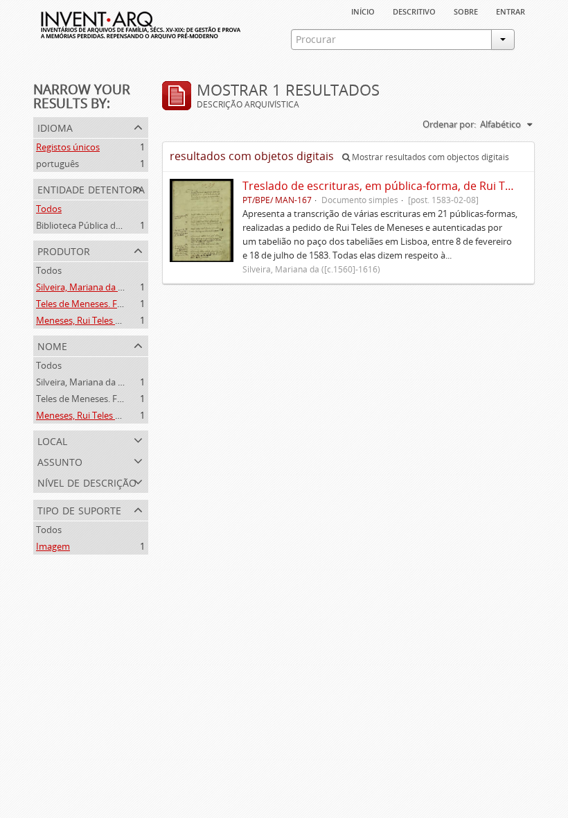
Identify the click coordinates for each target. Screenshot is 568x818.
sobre (466, 10)
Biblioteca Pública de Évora (91, 225)
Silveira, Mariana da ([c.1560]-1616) (106, 287)
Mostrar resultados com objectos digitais (429, 157)
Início (363, 10)
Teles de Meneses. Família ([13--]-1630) (114, 303)
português (57, 163)
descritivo (414, 10)
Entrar (510, 10)
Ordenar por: (449, 124)
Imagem (53, 546)
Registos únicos (68, 147)
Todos (49, 208)
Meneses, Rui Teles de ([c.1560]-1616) (111, 320)
